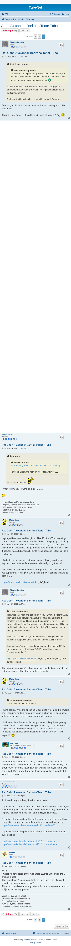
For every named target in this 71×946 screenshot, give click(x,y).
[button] (35, 37)
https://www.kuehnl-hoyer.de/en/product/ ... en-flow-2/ (28, 825)
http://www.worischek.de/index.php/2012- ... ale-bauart (29, 841)
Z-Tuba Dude (14, 520)
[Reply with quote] (61, 45)
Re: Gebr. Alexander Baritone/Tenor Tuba (30, 53)
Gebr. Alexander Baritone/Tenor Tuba (29, 26)
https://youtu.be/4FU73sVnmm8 (18, 582)
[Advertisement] (35, 276)
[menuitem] (5, 14)
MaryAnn (14, 743)
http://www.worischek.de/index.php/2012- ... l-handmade (29, 844)
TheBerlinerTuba (9, 782)
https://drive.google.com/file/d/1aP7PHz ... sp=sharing (35, 465)
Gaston (12, 852)
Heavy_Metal (7, 434)
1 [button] (39, 36)
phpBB (26, 940)
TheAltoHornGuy (17, 42)
